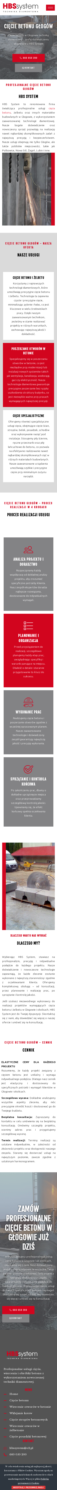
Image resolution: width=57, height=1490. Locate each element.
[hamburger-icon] (50, 8)
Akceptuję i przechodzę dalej (28, 1487)
